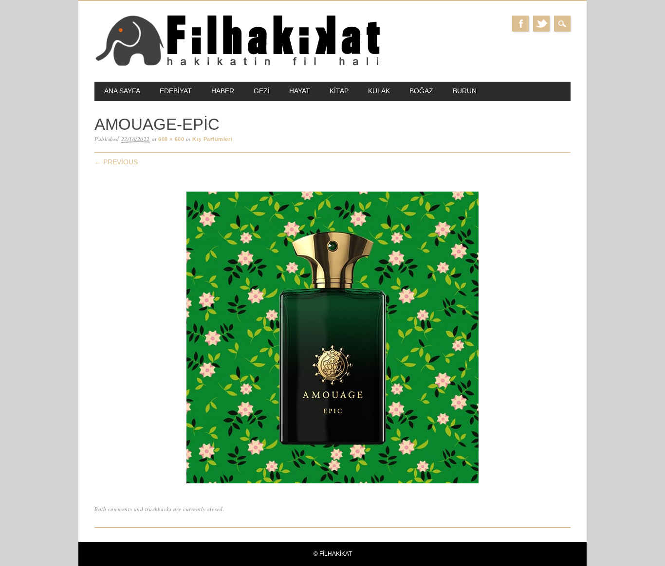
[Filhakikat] (237, 65)
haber (222, 91)
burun (465, 91)
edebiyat (176, 91)
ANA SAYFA (122, 91)
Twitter (541, 24)
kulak (379, 91)
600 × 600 (171, 139)
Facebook (520, 24)
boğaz (421, 91)
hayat (299, 91)
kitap (339, 91)
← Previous (116, 162)
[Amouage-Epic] (332, 483)
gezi (262, 91)
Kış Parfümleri (212, 139)
